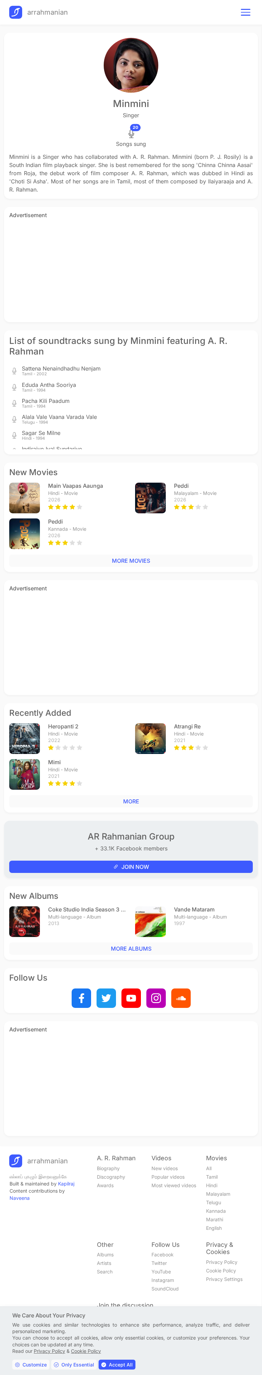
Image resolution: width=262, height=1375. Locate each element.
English (214, 1228)
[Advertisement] (131, 269)
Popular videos (168, 1177)
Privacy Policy (221, 1262)
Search (105, 1271)
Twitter (159, 1263)
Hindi (211, 1185)
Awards (105, 1185)
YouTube (161, 1271)
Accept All (121, 1365)
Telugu (213, 1202)
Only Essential (77, 1365)
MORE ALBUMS (131, 948)
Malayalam (218, 1194)
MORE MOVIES (131, 560)
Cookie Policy (221, 1270)
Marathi (214, 1219)
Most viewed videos (173, 1185)
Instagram (162, 1280)
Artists (104, 1263)
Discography (111, 1177)
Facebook (162, 1254)
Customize (35, 1365)
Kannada (216, 1211)
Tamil (212, 1177)
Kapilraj (66, 1184)
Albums (105, 1254)
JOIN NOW (135, 866)
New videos (164, 1168)
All (209, 1168)
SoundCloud (165, 1288)
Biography (108, 1168)
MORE (131, 801)
